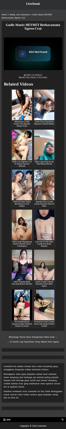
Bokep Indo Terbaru (28, 77)
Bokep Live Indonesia (20, 14)
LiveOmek (33, 4)
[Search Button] (62, 419)
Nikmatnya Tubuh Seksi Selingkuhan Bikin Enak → (33, 337)
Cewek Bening (42, 77)
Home (4, 14)
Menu (9, 419)
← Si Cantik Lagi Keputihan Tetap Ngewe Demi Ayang (33, 341)
